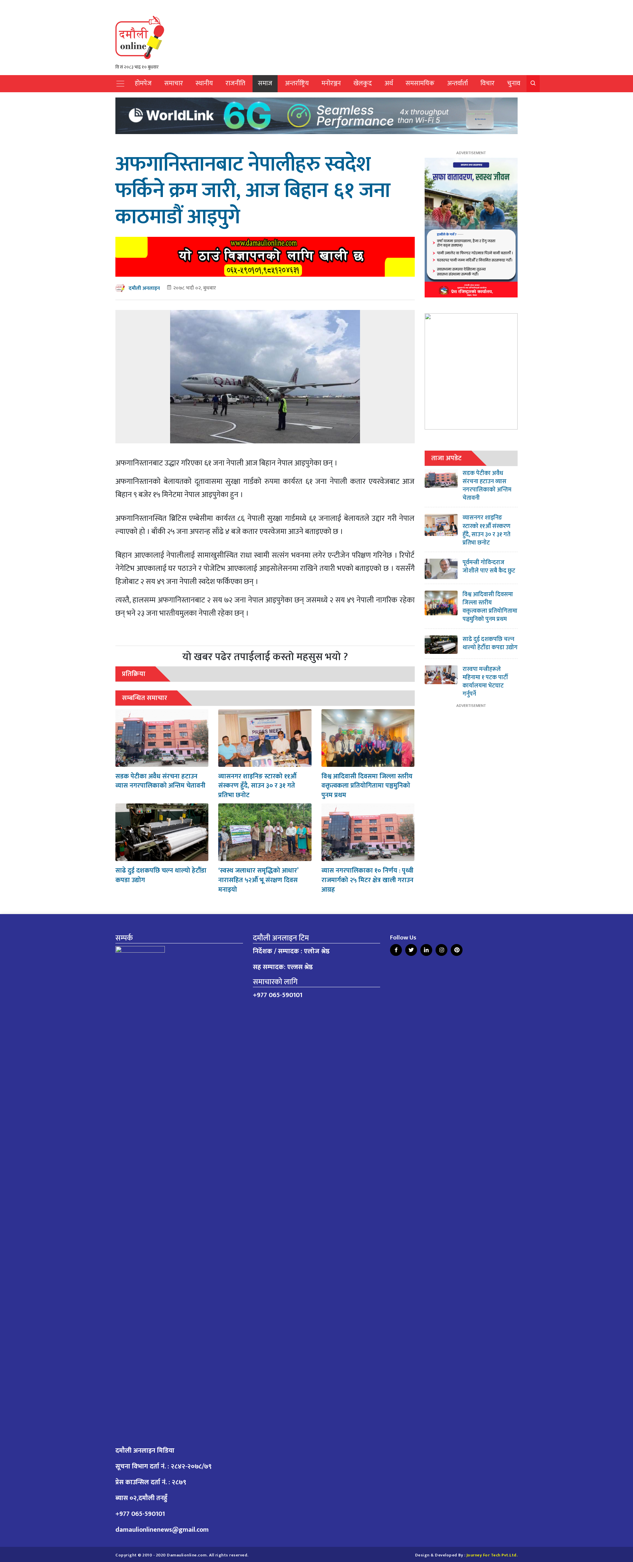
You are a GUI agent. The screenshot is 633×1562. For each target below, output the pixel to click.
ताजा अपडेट (446, 458)
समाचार (173, 83)
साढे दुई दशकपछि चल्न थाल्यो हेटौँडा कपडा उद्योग (160, 875)
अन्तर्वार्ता (457, 83)
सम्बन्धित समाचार (144, 698)
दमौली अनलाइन (144, 288)
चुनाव (513, 83)
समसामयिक (420, 83)
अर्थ (388, 83)
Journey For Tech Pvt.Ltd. (492, 1555)
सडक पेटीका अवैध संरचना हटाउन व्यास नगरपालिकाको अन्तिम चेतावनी (160, 781)
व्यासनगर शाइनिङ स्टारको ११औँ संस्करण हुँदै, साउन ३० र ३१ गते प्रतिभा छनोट (257, 786)
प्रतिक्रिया (133, 674)
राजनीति (235, 83)
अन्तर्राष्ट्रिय (297, 83)
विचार (487, 83)
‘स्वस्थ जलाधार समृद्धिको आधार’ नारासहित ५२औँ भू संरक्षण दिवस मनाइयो (258, 880)
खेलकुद (362, 83)
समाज (265, 83)
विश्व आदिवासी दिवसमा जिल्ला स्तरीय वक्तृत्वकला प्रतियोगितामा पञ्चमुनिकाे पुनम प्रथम (366, 786)
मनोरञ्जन (331, 83)
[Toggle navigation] (120, 84)
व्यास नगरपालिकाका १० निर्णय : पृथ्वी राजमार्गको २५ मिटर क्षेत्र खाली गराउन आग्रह (367, 880)
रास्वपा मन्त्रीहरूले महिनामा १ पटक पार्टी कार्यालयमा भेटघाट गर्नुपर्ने (485, 681)
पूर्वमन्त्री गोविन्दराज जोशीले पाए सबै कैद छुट (489, 567)
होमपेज (143, 83)
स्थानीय (204, 83)
